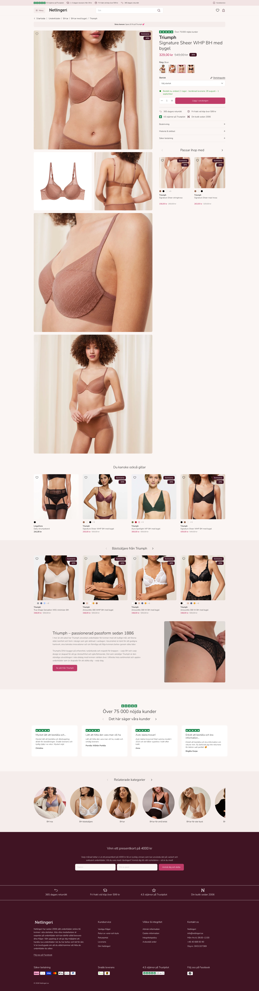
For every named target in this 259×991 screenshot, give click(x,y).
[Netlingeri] (58, 10)
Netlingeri (191, 929)
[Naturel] (167, 191)
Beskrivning (164, 124)
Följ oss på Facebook (43, 955)
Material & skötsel (167, 131)
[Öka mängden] (172, 100)
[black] (191, 69)
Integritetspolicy (150, 937)
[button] (129, 10)
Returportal (103, 937)
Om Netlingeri (104, 946)
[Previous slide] (103, 719)
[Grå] (38, 603)
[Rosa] (139, 522)
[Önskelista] (217, 10)
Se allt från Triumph (65, 668)
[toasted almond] (182, 69)
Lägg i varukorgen (200, 100)
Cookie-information (151, 933)
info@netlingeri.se (195, 933)
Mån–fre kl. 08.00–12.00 (198, 937)
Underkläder (54, 18)
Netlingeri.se (44, 983)
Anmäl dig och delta (171, 867)
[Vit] (38, 522)
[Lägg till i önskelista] (37, 34)
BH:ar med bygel (79, 18)
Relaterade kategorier (129, 780)
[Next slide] (156, 719)
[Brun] (160, 191)
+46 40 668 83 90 (195, 941)
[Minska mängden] (161, 100)
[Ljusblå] (44, 603)
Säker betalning (166, 138)
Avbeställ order (149, 941)
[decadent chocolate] (163, 69)
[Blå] (41, 603)
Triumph (93, 18)
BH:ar (65, 18)
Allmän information (151, 929)
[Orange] (93, 603)
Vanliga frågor (104, 929)
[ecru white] (172, 69)
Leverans (102, 941)
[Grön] (133, 522)
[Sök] (159, 10)
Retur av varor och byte (108, 933)
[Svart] (163, 191)
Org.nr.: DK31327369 (197, 946)
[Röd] (136, 522)
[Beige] (87, 603)
